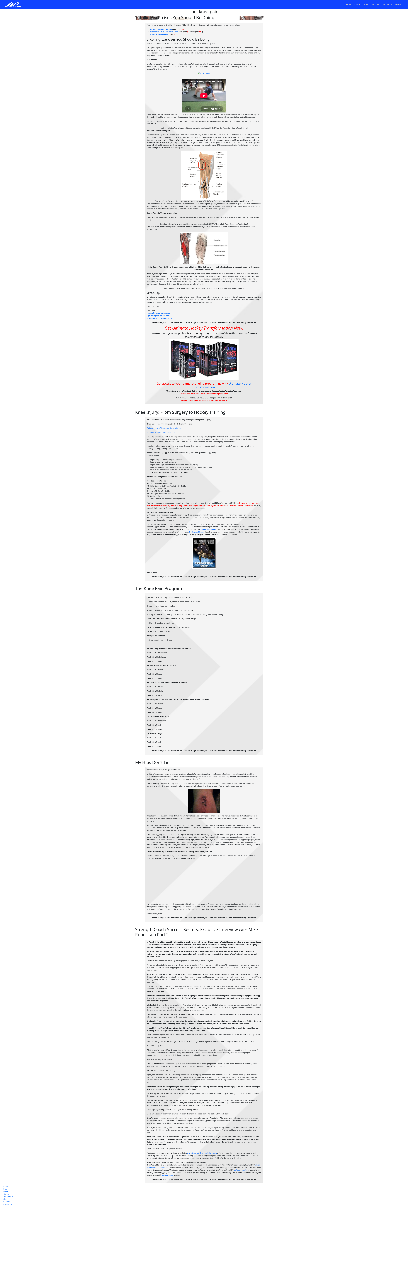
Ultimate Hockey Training (161, 29)
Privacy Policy (8, 1204)
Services (375, 5)
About (357, 5)
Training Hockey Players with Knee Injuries (164, 428)
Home (348, 5)
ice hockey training (241, 1170)
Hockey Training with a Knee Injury (161, 432)
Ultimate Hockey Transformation (164, 32)
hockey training (167, 1175)
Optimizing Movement (159, 34)
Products (387, 5)
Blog (366, 5)
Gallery (6, 1194)
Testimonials (8, 1196)
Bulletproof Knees (208, 529)
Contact (399, 5)
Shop (5, 1199)
